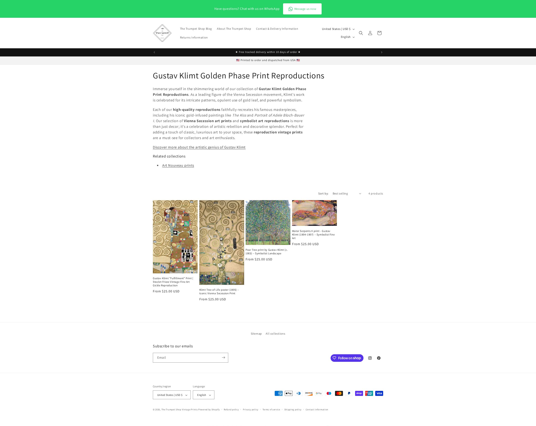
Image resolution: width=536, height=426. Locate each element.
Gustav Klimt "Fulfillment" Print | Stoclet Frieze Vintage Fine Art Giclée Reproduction (173, 282)
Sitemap (256, 333)
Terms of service (271, 409)
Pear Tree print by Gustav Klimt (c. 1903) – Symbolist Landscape (267, 251)
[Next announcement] (381, 52)
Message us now (305, 9)
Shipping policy (293, 409)
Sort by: (323, 193)
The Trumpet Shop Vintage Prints (179, 409)
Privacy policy (250, 409)
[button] (361, 33)
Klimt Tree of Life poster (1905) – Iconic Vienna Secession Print (219, 291)
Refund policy (231, 409)
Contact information (317, 409)
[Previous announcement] (154, 52)
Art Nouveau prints (178, 165)
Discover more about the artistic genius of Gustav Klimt (199, 147)
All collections (275, 333)
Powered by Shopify (209, 409)
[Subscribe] (223, 357)
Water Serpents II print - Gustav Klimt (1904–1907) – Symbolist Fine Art (313, 234)
